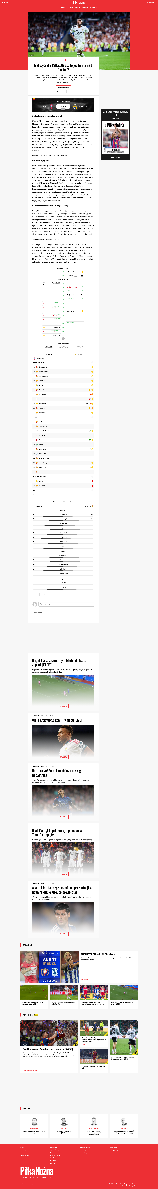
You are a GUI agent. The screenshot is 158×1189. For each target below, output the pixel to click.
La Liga (63, 60)
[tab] (54, 501)
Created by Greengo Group (130, 1186)
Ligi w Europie (56, 60)
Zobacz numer (115, 157)
